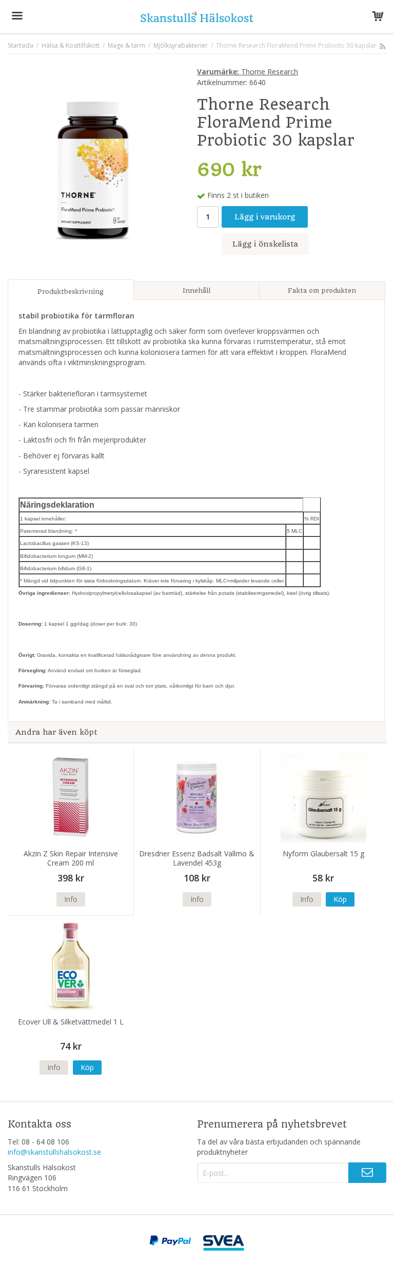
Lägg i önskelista (265, 244)
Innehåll (196, 290)
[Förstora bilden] (93, 169)
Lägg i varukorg (264, 217)
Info (70, 899)
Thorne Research (247, 71)
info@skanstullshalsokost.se (54, 1152)
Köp (340, 899)
